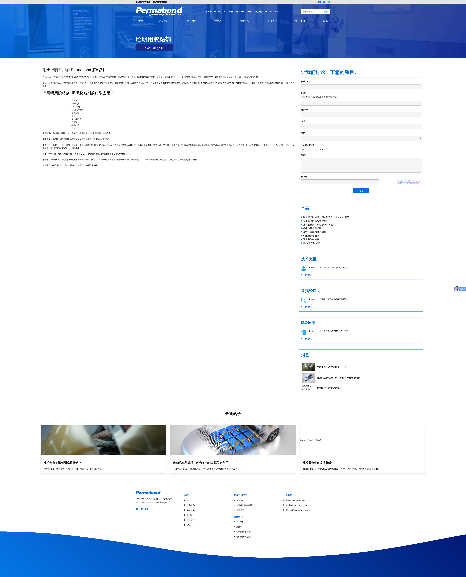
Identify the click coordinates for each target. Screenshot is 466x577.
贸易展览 (240, 510)
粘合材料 (191, 21)
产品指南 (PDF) (154, 48)
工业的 (321, 149)
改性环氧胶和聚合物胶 (314, 231)
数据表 (218, 21)
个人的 (306, 149)
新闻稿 (239, 526)
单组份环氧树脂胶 (312, 228)
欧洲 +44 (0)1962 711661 (240, 11)
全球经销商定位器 (244, 505)
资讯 (325, 21)
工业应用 (272, 21)
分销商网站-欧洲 (160, 1)
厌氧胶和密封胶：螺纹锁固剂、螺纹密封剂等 (326, 217)
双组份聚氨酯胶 (311, 235)
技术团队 (58, 165)
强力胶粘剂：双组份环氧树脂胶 (319, 224)
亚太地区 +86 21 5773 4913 (267, 11)
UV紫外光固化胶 (311, 242)
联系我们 (240, 500)
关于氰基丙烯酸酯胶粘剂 (315, 220)
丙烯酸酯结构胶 (311, 239)
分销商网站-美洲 (143, 1)
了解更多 (307, 274)
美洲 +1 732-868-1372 (215, 11)
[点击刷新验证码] (406, 182)
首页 (140, 21)
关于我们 (300, 21)
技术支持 (245, 21)
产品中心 (164, 21)
